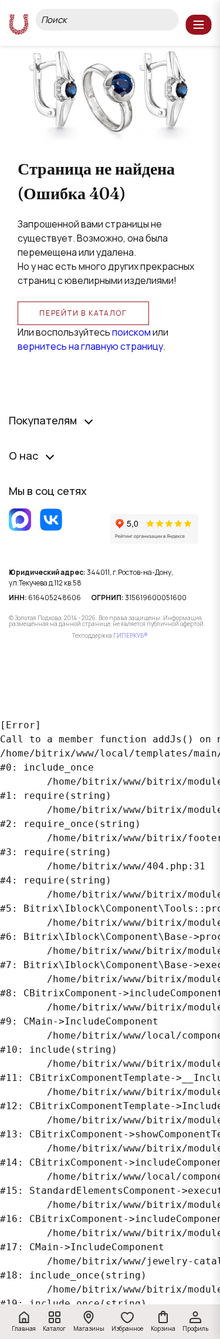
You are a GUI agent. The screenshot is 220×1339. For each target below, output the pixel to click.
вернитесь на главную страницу (90, 346)
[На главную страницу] (18, 24)
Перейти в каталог (83, 313)
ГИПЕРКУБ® (130, 635)
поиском (131, 332)
